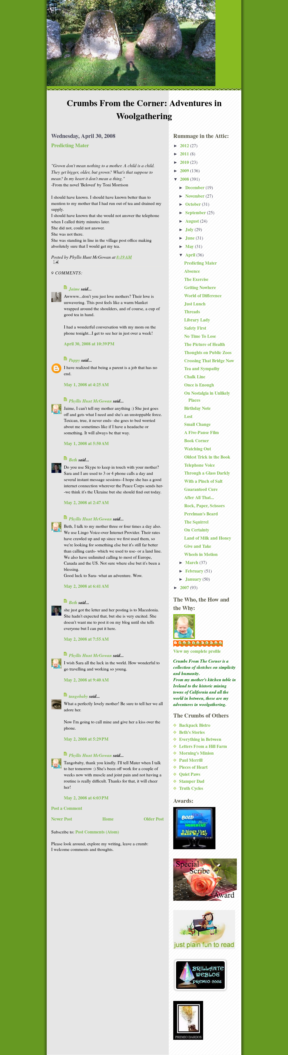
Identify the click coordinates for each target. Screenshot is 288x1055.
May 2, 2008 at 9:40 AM (86, 680)
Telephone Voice (199, 465)
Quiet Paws (189, 774)
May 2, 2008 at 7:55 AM (86, 639)
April (190, 255)
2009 (185, 170)
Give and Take (197, 546)
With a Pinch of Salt (203, 481)
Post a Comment (66, 808)
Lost (188, 416)
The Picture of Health (204, 344)
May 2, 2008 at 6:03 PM (86, 798)
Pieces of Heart (193, 767)
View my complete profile (197, 651)
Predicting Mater (70, 145)
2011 (185, 154)
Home (108, 819)
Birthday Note (197, 408)
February (194, 571)
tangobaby (78, 696)
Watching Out (197, 449)
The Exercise (196, 279)
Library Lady (197, 320)
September (196, 212)
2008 (185, 179)
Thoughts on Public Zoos (207, 352)
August (192, 221)
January (193, 579)
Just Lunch (195, 304)
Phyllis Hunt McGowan (90, 401)
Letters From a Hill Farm (203, 746)
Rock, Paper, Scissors (204, 505)
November (195, 196)
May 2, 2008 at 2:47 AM (86, 502)
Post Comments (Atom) (97, 832)
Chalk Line (194, 377)
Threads (192, 312)
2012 (185, 145)
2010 (185, 162)
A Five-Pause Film (201, 432)
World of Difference (203, 295)
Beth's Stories (192, 732)
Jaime (74, 289)
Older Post (154, 819)
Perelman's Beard (201, 514)
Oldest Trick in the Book (207, 457)
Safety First (195, 328)
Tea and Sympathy (202, 368)
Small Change (197, 424)
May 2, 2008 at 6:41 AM (86, 586)
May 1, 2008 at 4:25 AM (86, 384)
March (192, 562)
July (190, 229)
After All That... (199, 497)
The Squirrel (196, 522)
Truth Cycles (191, 788)
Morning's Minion (196, 753)
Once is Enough (199, 385)
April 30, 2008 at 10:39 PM (89, 344)
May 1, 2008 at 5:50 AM (86, 443)
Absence (192, 271)
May (190, 246)
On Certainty (196, 530)
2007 (185, 587)
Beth (73, 460)
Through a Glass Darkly (207, 473)
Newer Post (61, 819)
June (190, 238)
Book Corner (196, 440)
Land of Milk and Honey (207, 538)
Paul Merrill (190, 760)
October (193, 204)
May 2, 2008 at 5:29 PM (86, 739)
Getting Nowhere (200, 287)
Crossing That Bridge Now (209, 360)
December (195, 187)
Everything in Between (200, 739)
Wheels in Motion (201, 554)
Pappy (74, 360)
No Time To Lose (200, 336)
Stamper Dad (191, 781)
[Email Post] (107, 262)
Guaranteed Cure (201, 489)
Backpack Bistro (194, 725)
